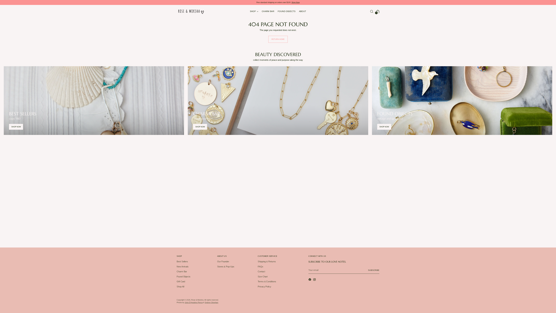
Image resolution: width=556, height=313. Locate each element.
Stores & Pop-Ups (225, 266)
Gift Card (181, 281)
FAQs (260, 266)
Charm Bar (182, 271)
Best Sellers (182, 261)
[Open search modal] (372, 11)
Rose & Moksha (197, 300)
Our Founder (223, 261)
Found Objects (183, 276)
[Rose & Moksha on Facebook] (310, 280)
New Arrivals (183, 266)
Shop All (180, 286)
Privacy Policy (264, 286)
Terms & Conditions (267, 281)
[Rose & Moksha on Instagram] (315, 280)
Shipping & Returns (267, 261)
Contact (261, 271)
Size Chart (263, 276)
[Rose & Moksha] (191, 11)
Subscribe (373, 270)
